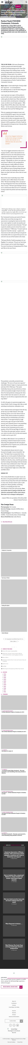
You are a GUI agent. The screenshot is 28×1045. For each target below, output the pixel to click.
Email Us (14, 1010)
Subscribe (21, 9)
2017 (5, 690)
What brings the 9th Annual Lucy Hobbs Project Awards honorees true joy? (13, 669)
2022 (5, 681)
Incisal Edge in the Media (14, 1007)
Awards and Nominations (14, 1016)
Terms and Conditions (11, 1042)
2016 (5, 691)
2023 (5, 679)
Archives (14, 1014)
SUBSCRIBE (13, 1020)
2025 (5, 676)
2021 (5, 683)
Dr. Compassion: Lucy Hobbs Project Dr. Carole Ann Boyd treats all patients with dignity (15, 639)
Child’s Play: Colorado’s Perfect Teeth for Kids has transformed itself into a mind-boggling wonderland (13, 654)
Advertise (14, 1012)
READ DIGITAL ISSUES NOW (10, 986)
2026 (5, 674)
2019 (5, 686)
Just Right (4, 666)
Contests (14, 1005)
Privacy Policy (19, 1042)
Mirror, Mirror (13, 641)
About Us (14, 1001)
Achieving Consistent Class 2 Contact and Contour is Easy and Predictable (14, 660)
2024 (5, 677)
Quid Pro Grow (5, 663)
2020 (5, 684)
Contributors (14, 1003)
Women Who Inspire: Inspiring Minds (10, 651)
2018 (5, 688)
